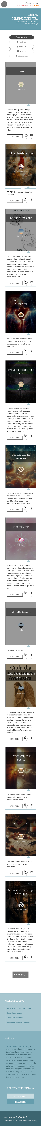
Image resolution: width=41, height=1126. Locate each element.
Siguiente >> (20, 974)
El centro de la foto (21, 153)
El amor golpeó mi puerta (21, 757)
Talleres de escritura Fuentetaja (18, 1022)
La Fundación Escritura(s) (17, 1046)
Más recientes (22, 37)
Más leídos (22, 42)
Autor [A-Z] (22, 46)
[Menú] (4, 4)
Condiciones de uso (14, 1013)
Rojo (21, 71)
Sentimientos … (21, 611)
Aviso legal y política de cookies (19, 1008)
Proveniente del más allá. (21, 371)
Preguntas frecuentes (15, 1017)
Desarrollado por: (16, 1117)
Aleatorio (22, 51)
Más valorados (22, 56)
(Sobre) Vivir (21, 527)
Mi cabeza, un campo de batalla (21, 892)
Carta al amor (21, 823)
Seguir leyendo (14, 136)
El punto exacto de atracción (21, 302)
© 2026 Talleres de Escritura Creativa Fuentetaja (21, 1121)
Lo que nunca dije (21, 218)
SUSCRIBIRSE (21, 1101)
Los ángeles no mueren (21, 456)
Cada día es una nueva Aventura (21, 675)
